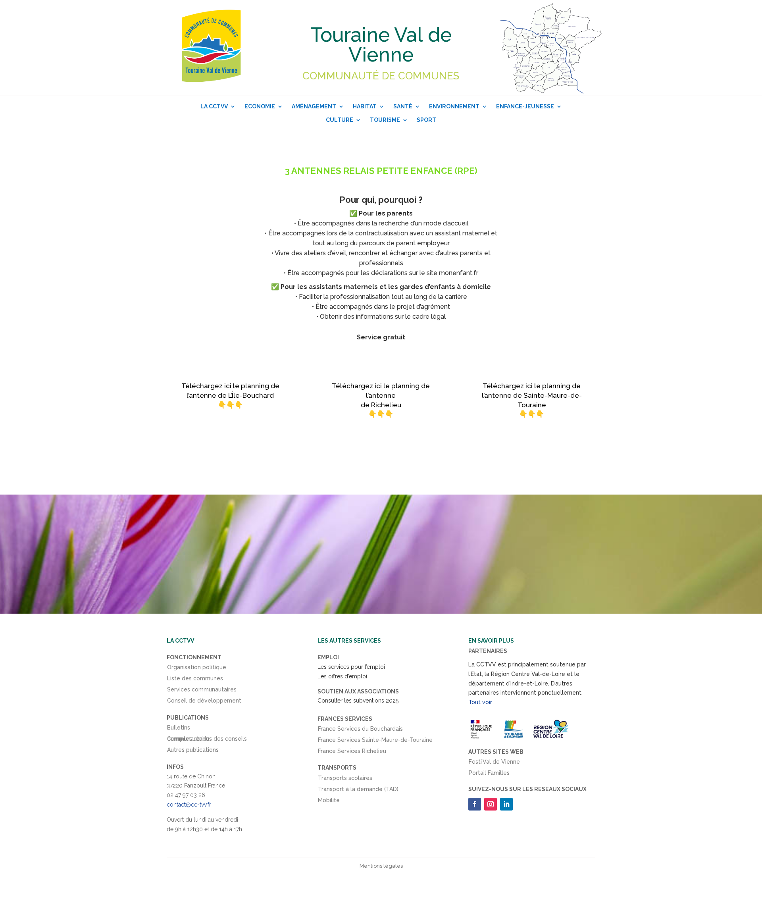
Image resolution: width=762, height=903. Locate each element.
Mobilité (329, 801)
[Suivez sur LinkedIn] (506, 804)
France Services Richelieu (352, 752)
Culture (339, 120)
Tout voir (480, 702)
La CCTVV (214, 106)
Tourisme (385, 120)
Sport (426, 120)
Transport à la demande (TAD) (358, 790)
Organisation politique (196, 668)
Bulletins (178, 729)
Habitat (365, 106)
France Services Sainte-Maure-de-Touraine (375, 741)
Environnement (454, 106)
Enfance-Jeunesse (525, 106)
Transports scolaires (345, 779)
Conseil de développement (204, 702)
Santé (402, 106)
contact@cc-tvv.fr (189, 804)
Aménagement (314, 106)
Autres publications (193, 751)
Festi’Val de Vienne (494, 763)
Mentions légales (381, 866)
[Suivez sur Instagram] (490, 804)
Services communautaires (202, 691)
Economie (259, 106)
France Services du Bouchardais (360, 730)
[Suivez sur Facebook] (474, 804)
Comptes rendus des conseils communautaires (207, 740)
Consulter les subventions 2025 (358, 700)
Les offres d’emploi (342, 676)
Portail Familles (489, 774)
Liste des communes (195, 680)
